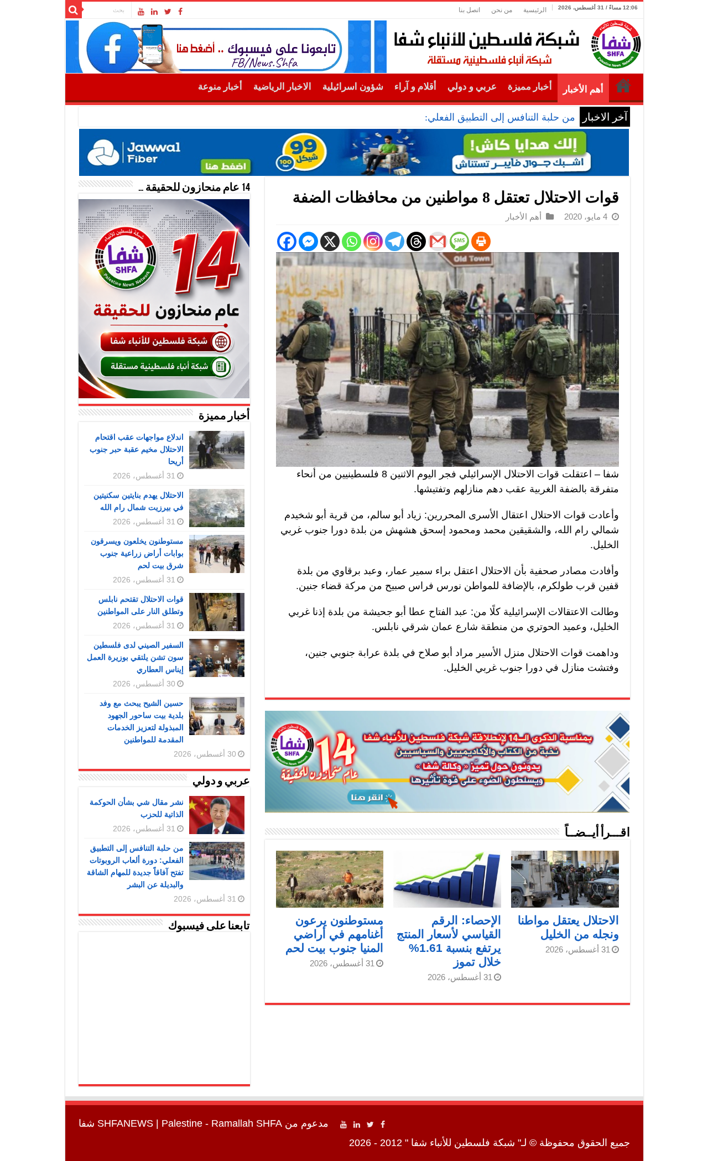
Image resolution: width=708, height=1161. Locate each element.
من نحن (501, 10)
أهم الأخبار (583, 89)
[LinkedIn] (154, 11)
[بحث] (73, 10)
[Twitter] (168, 11)
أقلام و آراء (415, 86)
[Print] (481, 241)
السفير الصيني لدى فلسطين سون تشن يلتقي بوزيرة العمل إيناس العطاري (135, 657)
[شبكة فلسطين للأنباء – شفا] (515, 42)
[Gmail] (437, 241)
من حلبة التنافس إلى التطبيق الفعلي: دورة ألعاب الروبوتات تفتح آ (442, 117)
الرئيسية (534, 10)
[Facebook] (180, 11)
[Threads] (416, 241)
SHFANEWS (125, 1123)
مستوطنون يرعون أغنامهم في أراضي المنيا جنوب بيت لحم (334, 934)
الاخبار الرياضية (282, 86)
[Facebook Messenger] (308, 241)
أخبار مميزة (530, 86)
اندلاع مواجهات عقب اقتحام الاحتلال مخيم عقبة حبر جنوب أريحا (137, 449)
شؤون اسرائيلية (352, 86)
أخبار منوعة (220, 86)
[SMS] (459, 241)
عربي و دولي (472, 86)
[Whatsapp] (351, 241)
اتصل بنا (469, 10)
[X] (330, 241)
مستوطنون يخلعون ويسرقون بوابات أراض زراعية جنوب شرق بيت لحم (137, 553)
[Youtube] (141, 11)
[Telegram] (394, 241)
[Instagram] (373, 241)
